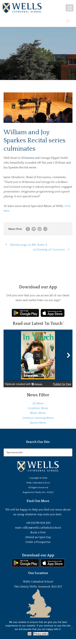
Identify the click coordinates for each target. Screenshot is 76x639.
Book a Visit (38, 532)
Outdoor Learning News (38, 418)
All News (38, 403)
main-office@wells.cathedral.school (38, 527)
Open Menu (69, 7)
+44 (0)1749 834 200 (38, 522)
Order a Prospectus (38, 542)
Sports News (38, 422)
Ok (29, 633)
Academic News (38, 408)
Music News (38, 413)
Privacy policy (41, 633)
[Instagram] (68, 20)
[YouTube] (63, 20)
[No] (71, 628)
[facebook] (58, 20)
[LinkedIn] (73, 20)
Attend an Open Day (38, 537)
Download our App (38, 555)
